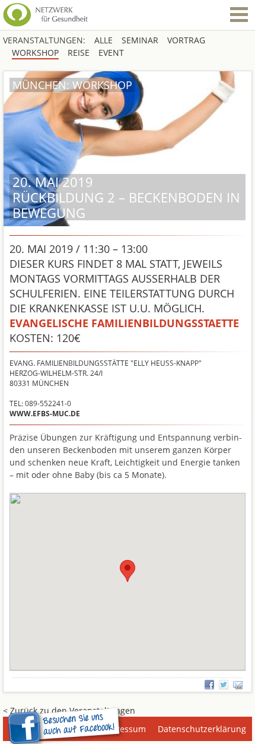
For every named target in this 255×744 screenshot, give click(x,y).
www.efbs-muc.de (44, 414)
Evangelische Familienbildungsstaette (124, 323)
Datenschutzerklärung (202, 728)
